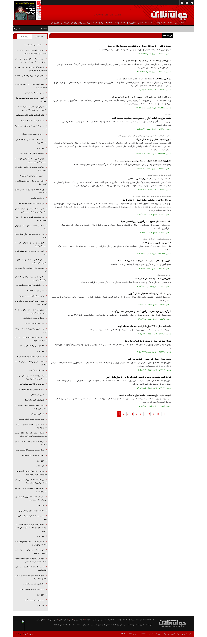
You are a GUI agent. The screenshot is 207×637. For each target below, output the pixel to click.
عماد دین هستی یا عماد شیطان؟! (33, 600)
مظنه (78, 624)
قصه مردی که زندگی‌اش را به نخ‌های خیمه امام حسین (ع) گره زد (31, 543)
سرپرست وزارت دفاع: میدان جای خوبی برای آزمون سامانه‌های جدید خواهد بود (31, 60)
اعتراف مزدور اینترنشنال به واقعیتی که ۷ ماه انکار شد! (31, 363)
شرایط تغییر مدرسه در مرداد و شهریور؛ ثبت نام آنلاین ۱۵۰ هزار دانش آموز (138, 377)
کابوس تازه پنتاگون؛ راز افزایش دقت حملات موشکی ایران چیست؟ (31, 407)
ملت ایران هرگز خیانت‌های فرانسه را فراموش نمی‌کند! (31, 86)
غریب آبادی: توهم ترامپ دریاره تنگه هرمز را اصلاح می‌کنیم (31, 141)
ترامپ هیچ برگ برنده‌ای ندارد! (34, 93)
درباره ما (150, 624)
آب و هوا (86, 624)
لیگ (72, 624)
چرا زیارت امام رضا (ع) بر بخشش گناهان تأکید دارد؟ (31, 191)
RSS (55, 624)
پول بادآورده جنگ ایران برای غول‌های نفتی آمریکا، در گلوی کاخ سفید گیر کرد (31, 481)
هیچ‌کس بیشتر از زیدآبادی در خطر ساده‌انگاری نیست (31, 244)
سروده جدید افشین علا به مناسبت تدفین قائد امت (31, 443)
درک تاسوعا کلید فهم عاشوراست (33, 584)
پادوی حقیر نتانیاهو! (37, 395)
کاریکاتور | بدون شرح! (37, 414)
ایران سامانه (20, 634)
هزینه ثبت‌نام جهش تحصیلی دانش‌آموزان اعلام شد (148, 341)
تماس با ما (141, 624)
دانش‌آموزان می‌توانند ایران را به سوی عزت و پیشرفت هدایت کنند (141, 118)
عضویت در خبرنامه (121, 624)
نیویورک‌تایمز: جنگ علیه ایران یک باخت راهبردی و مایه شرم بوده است (31, 311)
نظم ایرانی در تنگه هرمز (36, 370)
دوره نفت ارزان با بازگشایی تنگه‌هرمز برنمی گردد (31, 270)
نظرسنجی (109, 624)
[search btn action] (15, 28)
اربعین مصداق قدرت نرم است (34, 323)
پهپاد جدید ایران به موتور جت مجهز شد (31, 203)
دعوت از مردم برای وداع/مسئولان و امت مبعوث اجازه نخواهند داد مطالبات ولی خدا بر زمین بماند (31, 527)
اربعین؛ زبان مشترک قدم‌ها (35, 290)
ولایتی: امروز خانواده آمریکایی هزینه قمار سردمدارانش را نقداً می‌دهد (31, 160)
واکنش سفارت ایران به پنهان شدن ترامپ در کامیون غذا (31, 183)
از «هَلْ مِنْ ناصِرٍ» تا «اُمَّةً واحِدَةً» (33, 318)
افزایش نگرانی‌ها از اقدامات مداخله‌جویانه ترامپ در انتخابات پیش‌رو (31, 69)
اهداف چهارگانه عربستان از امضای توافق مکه (31, 227)
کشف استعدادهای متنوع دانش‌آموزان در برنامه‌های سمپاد (145, 221)
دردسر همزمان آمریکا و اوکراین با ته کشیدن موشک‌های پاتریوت (31, 278)
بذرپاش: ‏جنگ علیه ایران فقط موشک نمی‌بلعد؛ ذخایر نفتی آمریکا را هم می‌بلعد (31, 435)
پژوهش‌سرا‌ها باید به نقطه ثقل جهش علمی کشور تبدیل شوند (143, 78)
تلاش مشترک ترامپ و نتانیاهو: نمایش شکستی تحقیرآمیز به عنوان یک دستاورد (31, 210)
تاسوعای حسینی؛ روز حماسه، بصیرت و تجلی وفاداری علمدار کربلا (31, 577)
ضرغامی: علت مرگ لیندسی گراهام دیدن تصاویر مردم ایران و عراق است (31, 473)
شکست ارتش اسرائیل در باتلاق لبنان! (32, 153)
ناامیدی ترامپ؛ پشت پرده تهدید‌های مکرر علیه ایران (31, 100)
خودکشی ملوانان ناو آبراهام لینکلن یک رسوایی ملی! (31, 169)
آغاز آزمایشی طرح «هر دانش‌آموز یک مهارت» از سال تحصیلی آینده (141, 311)
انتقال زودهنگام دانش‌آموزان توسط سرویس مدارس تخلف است (143, 161)
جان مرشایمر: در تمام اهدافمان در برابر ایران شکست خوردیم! (31, 339)
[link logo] (172, 13)
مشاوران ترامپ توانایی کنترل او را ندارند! (30, 176)
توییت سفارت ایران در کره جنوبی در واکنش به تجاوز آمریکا (31, 426)
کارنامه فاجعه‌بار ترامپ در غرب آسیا (32, 134)
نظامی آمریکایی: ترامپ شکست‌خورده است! (29, 115)
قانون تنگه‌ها (40, 466)
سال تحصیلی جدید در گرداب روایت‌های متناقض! (149, 178)
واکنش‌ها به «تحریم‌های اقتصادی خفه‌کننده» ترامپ (31, 77)
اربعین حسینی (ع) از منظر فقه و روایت (31, 296)
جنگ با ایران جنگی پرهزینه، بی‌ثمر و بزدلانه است (31, 330)
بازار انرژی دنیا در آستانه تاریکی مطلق (32, 346)
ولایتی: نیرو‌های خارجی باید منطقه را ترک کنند (31, 253)
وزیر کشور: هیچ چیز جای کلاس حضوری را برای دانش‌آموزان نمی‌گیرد (140, 97)
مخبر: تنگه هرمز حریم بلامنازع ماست (31, 389)
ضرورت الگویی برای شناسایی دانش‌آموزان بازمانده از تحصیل (144, 395)
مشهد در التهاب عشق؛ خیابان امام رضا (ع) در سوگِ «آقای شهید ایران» (31, 498)
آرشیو (93, 624)
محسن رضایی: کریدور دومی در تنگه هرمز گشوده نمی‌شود (31, 303)
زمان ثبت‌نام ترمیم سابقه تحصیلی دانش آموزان (149, 293)
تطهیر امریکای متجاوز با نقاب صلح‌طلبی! (31, 419)
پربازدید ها (24, 36)
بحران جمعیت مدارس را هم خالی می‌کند (153, 139)
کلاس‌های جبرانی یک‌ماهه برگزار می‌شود (153, 278)
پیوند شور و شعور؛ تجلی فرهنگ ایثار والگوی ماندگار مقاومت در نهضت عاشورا (31, 560)
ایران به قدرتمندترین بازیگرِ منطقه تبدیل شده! (31, 236)
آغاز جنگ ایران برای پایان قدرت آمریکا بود (30, 285)
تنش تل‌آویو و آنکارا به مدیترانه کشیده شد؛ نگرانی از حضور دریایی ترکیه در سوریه (31, 108)
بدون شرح (40, 148)
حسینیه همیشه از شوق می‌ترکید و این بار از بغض (31, 518)
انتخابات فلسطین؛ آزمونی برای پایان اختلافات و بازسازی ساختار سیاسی (31, 52)
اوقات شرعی (64, 624)
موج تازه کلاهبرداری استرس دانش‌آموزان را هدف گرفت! (146, 200)
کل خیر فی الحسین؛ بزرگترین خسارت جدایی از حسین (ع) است (31, 552)
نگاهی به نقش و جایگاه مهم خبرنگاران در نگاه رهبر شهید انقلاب (31, 261)
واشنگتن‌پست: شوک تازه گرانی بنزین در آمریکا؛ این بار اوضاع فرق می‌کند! (31, 377)
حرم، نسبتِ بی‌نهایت (37, 198)
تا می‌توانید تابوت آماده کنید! (34, 400)
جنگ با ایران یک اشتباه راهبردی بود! (32, 120)
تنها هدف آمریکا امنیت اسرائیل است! (31, 384)
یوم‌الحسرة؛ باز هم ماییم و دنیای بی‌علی (31, 510)
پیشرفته (20, 28)
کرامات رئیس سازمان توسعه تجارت (32, 589)
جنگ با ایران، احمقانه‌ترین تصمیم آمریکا (30, 356)
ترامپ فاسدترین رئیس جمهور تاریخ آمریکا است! (31, 127)
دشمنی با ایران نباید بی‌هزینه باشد (33, 455)
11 (163, 414)
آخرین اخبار (39, 36)
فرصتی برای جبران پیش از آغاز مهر (156, 242)
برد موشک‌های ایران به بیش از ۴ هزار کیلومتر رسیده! (31, 219)
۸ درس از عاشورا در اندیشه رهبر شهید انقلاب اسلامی (31, 569)
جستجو (100, 624)
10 (158, 414)
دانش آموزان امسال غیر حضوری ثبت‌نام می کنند (149, 359)
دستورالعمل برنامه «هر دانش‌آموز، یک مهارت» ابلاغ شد (147, 60)
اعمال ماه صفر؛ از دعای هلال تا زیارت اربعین (29, 450)
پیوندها (132, 624)
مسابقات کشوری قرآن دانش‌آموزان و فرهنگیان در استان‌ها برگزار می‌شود (139, 46)
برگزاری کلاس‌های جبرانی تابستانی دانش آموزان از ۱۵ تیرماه (144, 260)
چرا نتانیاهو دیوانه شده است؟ (34, 45)
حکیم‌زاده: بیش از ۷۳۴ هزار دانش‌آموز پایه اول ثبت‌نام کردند (144, 326)
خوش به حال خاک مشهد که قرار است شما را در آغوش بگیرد (31, 490)
